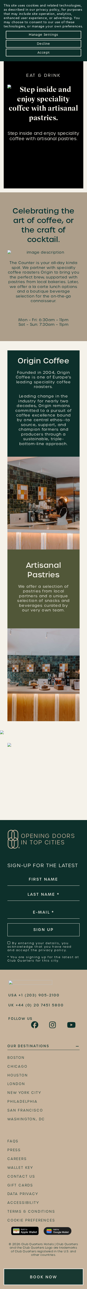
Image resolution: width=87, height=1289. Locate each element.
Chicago (17, 1066)
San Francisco (25, 1110)
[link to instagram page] (53, 1025)
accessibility (23, 1203)
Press (14, 1150)
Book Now (43, 1277)
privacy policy (47, 9)
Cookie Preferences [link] (31, 1220)
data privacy (22, 1194)
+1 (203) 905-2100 (39, 995)
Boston (16, 1058)
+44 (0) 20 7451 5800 (40, 1005)
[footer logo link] (30, 983)
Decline (43, 43)
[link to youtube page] (71, 1025)
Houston (17, 1075)
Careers (17, 1159)
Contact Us (21, 1176)
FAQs (13, 1141)
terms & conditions (31, 1211)
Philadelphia (22, 1101)
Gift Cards (20, 1185)
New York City (24, 1093)
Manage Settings (43, 34)
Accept (43, 52)
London (16, 1084)
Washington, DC (26, 1119)
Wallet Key (20, 1168)
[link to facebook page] (35, 1025)
